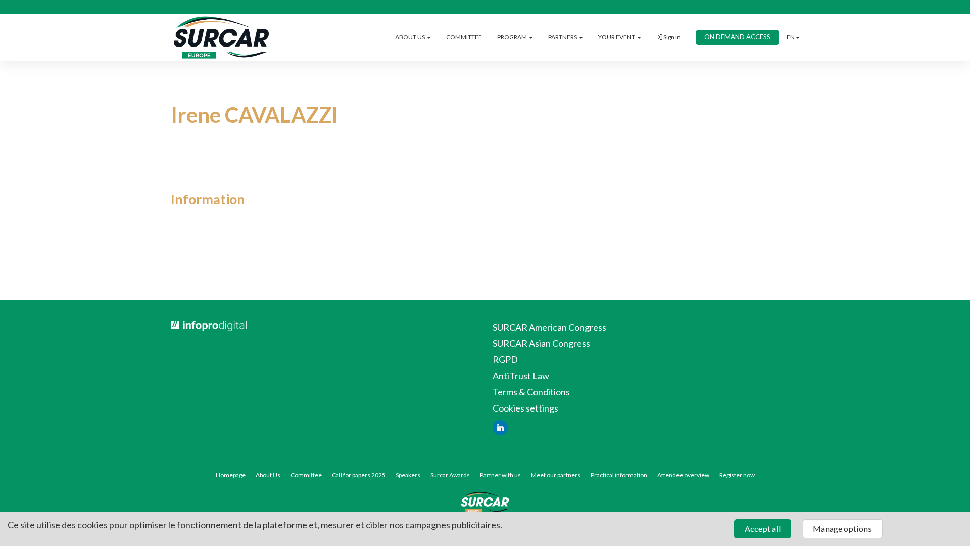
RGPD (505, 359)
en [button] (791, 37)
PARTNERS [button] (563, 37)
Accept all (763, 528)
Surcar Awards (450, 475)
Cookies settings (525, 408)
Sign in (671, 37)
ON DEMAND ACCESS (737, 37)
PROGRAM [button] (512, 37)
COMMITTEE (464, 37)
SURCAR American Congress (549, 327)
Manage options (842, 528)
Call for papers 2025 (358, 475)
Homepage (231, 475)
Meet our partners (555, 475)
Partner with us (500, 475)
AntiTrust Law (521, 375)
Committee (306, 475)
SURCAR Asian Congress (541, 343)
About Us (268, 475)
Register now (737, 475)
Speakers (408, 475)
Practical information (619, 475)
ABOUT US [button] (410, 37)
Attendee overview (683, 475)
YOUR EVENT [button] (617, 37)
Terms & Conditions (531, 391)
